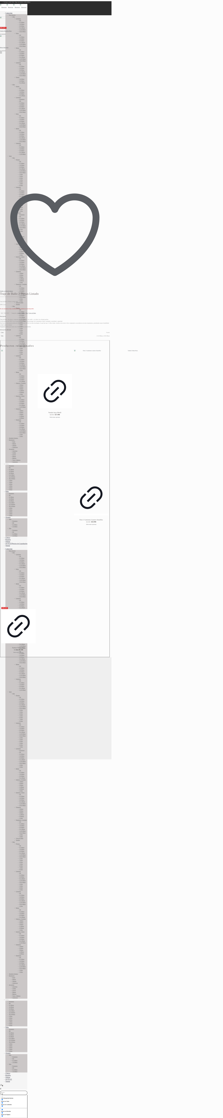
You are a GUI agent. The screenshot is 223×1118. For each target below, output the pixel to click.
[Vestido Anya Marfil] (55, 362)
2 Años (19, 313)
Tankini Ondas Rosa (18, 648)
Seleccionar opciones (18, 652)
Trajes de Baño (32, 313)
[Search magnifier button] (2, 1094)
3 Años (23, 313)
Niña (26, 313)
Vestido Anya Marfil (54, 412)
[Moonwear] (13, 7)
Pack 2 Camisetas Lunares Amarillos (91, 520)
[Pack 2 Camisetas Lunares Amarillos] (91, 415)
